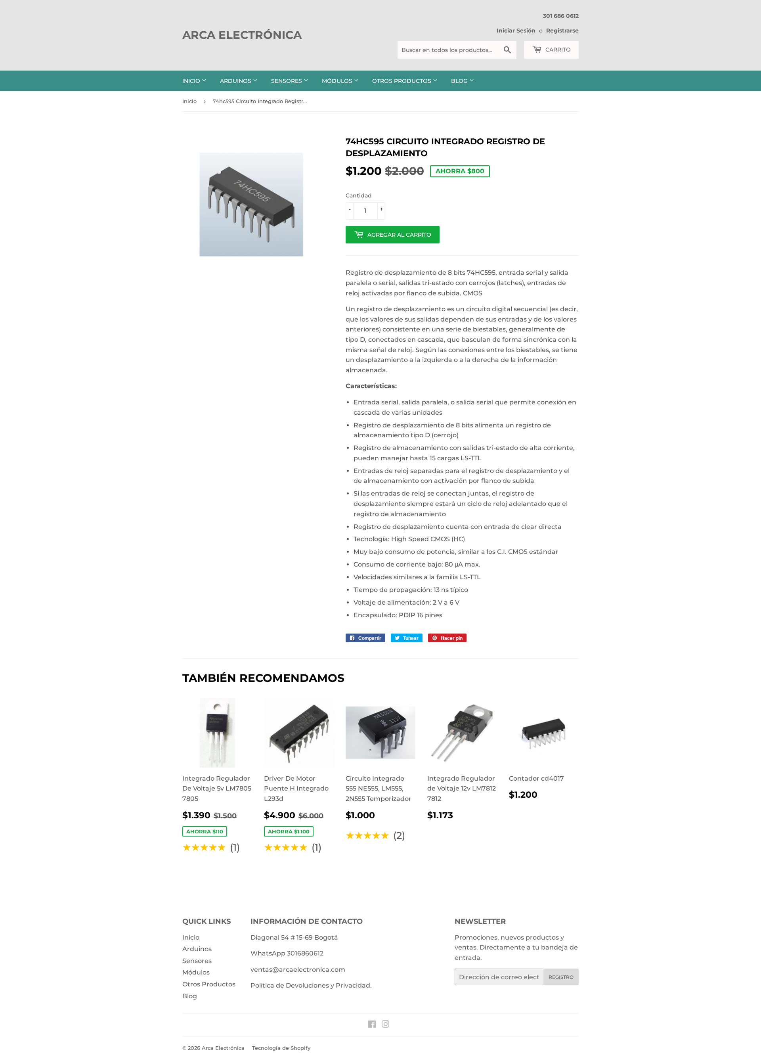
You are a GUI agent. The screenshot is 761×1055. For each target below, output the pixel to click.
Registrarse (562, 30)
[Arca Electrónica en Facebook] (372, 1025)
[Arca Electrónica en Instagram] (386, 1025)
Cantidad (359, 195)
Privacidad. (354, 985)
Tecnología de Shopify (281, 1048)
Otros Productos (402, 80)
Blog (460, 80)
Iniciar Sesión (516, 30)
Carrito (557, 49)
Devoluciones (307, 985)
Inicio (192, 80)
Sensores (287, 80)
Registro (561, 977)
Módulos (338, 80)
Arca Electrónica (242, 35)
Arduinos (236, 80)
